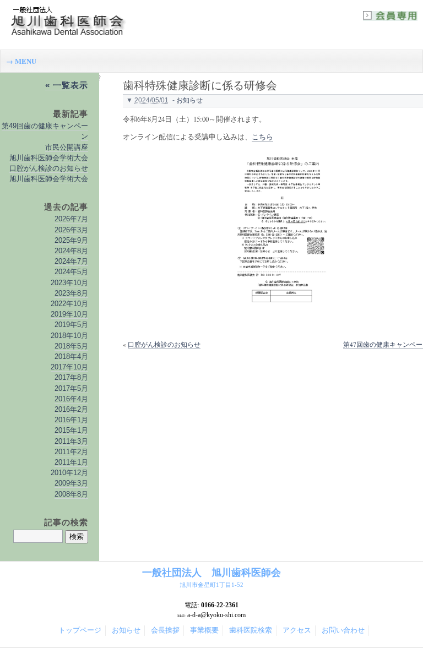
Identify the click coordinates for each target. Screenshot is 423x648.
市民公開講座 (66, 147)
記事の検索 (66, 522)
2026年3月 (71, 230)
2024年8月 (71, 251)
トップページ (79, 630)
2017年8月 (71, 377)
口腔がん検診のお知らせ (164, 344)
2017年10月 (69, 367)
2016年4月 (71, 399)
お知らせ (189, 100)
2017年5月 (71, 388)
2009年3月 (71, 483)
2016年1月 (71, 420)
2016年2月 (71, 409)
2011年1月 (71, 462)
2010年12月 (69, 473)
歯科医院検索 (250, 630)
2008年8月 (71, 494)
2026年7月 (71, 219)
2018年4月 (71, 356)
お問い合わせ (343, 630)
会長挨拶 (165, 630)
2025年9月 (71, 240)
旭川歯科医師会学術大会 (48, 158)
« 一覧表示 (66, 85)
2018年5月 (71, 346)
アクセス (297, 630)
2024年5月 (71, 272)
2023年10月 (69, 283)
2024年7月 (71, 261)
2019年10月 (69, 314)
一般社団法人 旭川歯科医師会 (211, 577)
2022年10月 (69, 304)
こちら (262, 136)
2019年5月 (71, 324)
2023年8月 (71, 293)
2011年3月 (71, 441)
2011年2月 (71, 452)
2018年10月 (69, 335)
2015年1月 (71, 430)
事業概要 (204, 630)
